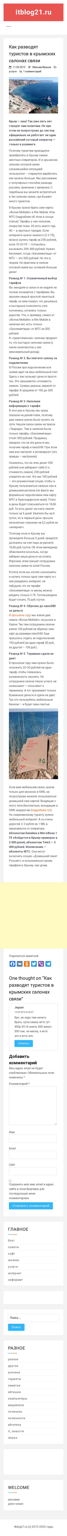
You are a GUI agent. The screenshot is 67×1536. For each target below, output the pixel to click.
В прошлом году (20, 615)
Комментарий (19, 1083)
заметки (14, 1385)
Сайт (12, 1164)
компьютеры (18, 1398)
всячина (14, 1372)
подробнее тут (41, 810)
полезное (15, 1411)
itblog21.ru (34, 12)
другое (13, 1366)
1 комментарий (32, 71)
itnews (13, 1437)
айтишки (14, 1392)
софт (11, 1253)
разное (13, 1359)
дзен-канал (15, 1503)
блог (11, 1240)
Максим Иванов (42, 67)
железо (13, 1260)
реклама (13, 1499)
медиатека (16, 1405)
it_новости (16, 1431)
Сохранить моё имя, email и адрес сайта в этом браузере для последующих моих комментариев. (31, 1191)
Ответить (23, 1043)
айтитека (14, 1424)
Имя (12, 1132)
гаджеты (14, 1379)
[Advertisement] (33, 915)
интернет (14, 1273)
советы (13, 1247)
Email (12, 1148)
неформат (15, 1279)
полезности (16, 1418)
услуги (13, 71)
